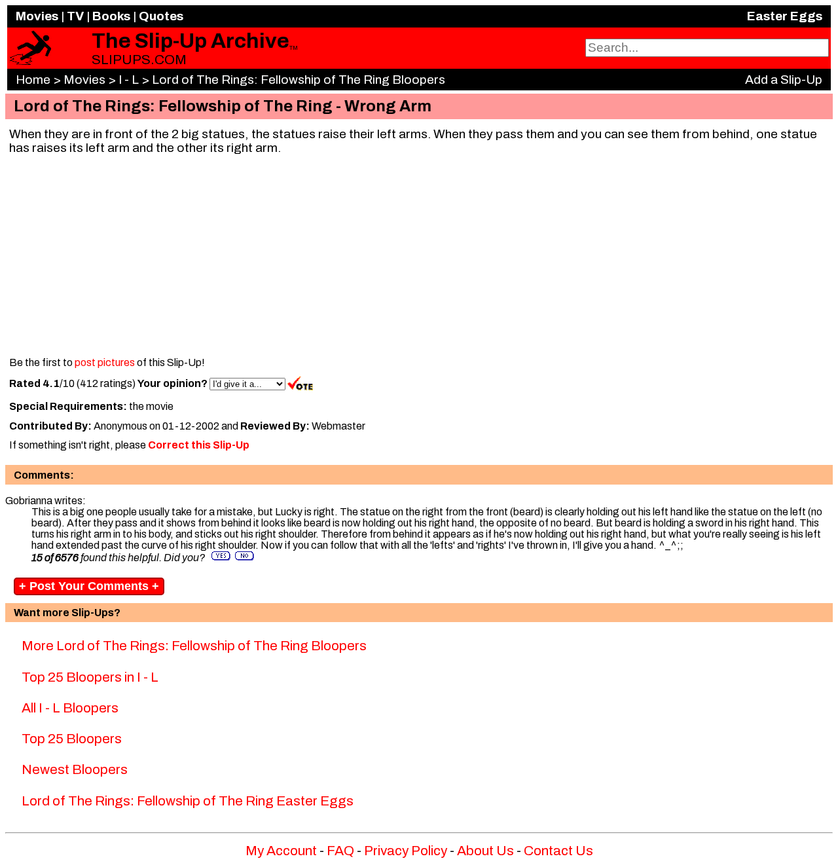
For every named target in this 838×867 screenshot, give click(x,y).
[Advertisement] (419, 256)
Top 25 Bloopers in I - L (90, 677)
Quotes (161, 16)
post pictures (105, 362)
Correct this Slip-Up (198, 445)
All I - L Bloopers (70, 708)
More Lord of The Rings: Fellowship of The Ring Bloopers (194, 645)
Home (33, 79)
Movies (37, 16)
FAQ (340, 850)
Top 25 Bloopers (72, 738)
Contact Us (558, 850)
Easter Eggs (784, 16)
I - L (128, 79)
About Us (485, 850)
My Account (281, 850)
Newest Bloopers (75, 769)
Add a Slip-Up (783, 79)
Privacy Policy (405, 850)
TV (75, 16)
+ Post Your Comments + (89, 586)
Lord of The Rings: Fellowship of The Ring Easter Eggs (188, 801)
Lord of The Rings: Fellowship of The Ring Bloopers (298, 79)
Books (111, 16)
